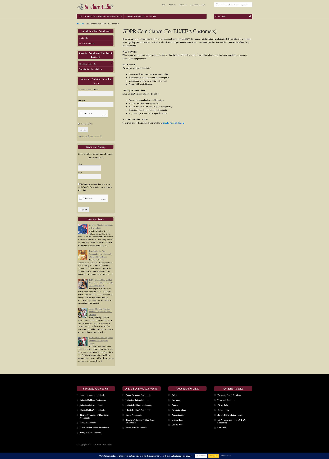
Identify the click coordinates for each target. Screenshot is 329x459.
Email (80, 172)
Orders (174, 395)
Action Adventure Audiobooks (92, 395)
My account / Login (198, 4)
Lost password (177, 424)
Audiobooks (83, 38)
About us (172, 4)
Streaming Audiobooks (87, 64)
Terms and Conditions (226, 400)
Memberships (177, 419)
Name (80, 164)
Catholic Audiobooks (86, 43)
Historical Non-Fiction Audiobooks (94, 427)
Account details (178, 414)
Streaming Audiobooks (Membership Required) (102, 16)
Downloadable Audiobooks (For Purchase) (140, 16)
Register (81, 135)
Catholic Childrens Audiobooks (93, 400)
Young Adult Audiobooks (90, 432)
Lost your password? (94, 135)
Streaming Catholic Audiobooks (90, 69)
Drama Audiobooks (88, 422)
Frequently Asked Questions (229, 395)
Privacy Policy (223, 405)
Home (80, 16)
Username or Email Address (88, 89)
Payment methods (179, 410)
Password (81, 100)
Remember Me (86, 124)
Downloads (176, 400)
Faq (163, 4)
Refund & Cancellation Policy (229, 414)
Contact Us (183, 4)
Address (175, 405)
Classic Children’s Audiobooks (92, 410)
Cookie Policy (223, 410)
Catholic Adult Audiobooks (91, 405)
